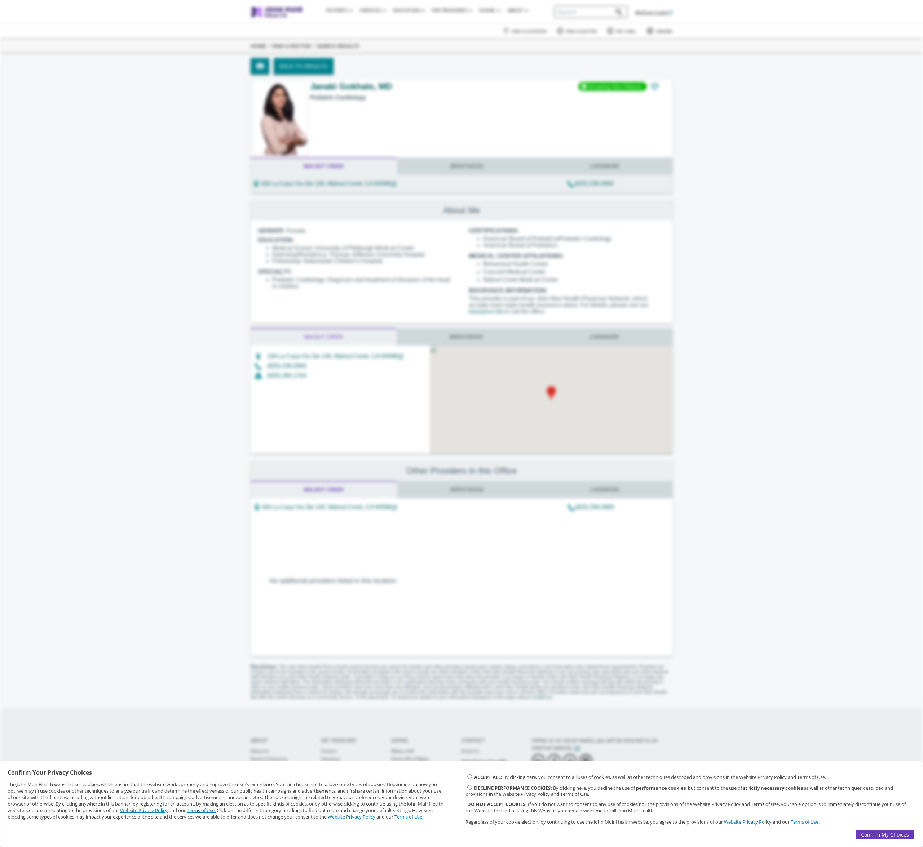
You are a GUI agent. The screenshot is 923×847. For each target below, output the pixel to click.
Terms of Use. (201, 810)
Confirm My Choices (885, 834)
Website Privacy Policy (144, 810)
